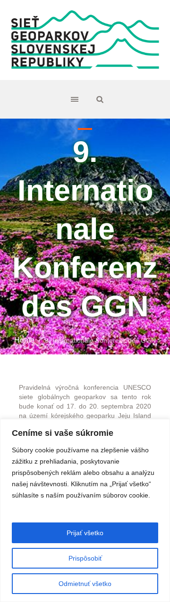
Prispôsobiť (85, 558)
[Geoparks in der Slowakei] (85, 40)
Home (24, 340)
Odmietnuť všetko (85, 583)
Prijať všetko (85, 533)
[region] (85, 510)
